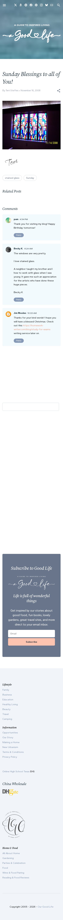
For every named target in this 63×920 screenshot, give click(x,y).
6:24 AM (28, 248)
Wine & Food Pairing (13, 872)
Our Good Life (45, 906)
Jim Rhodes (20, 313)
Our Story (7, 737)
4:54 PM (24, 219)
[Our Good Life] (31, 33)
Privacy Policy (9, 756)
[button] (59, 91)
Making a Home (11, 742)
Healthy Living (10, 704)
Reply (18, 235)
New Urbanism (10, 747)
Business (7, 694)
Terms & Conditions (13, 752)
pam (16, 219)
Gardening (8, 858)
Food (5, 867)
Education (7, 699)
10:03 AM (32, 313)
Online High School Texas (16, 771)
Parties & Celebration (14, 863)
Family (5, 689)
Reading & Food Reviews (15, 877)
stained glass (12, 177)
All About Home (11, 853)
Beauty (6, 709)
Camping (7, 718)
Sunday (30, 177)
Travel (5, 714)
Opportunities (10, 732)
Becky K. (18, 248)
